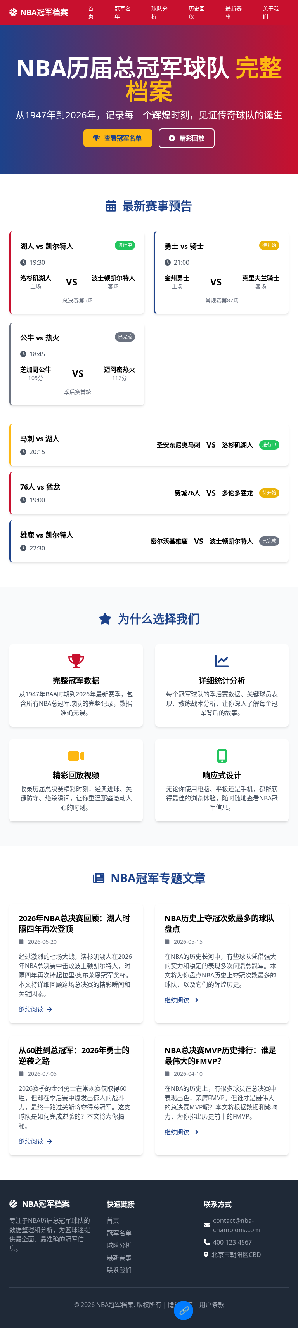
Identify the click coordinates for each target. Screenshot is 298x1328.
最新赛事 (233, 12)
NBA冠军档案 (44, 12)
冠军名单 (122, 12)
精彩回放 (191, 138)
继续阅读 (32, 1009)
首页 (91, 12)
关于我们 (271, 12)
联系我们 (119, 1270)
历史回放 (197, 12)
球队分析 (159, 12)
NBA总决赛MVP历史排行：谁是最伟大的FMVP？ (220, 1055)
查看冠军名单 (123, 138)
